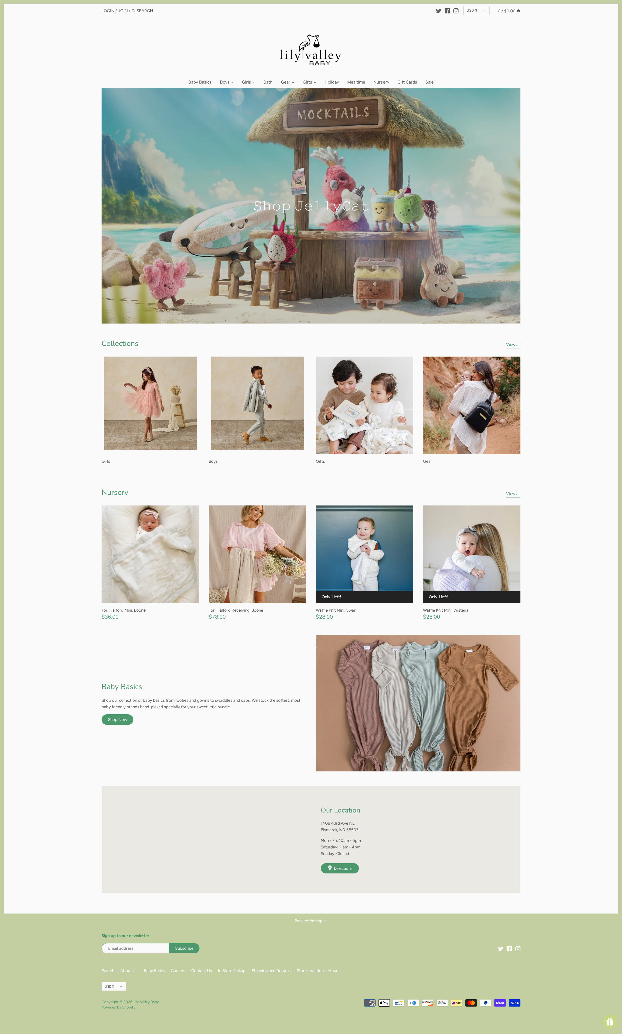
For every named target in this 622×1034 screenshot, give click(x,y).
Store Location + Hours (318, 970)
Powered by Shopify (118, 1007)
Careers (178, 970)
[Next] (530, 206)
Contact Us (201, 970)
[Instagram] (455, 10)
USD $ (471, 10)
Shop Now (117, 719)
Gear (427, 461)
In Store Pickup (231, 970)
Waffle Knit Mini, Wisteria (445, 610)
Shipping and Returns (271, 970)
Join (123, 10)
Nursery (115, 492)
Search (108, 970)
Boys (213, 461)
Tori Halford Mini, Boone (124, 610)
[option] (311, 206)
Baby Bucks (154, 970)
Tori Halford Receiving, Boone (236, 610)
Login (108, 10)
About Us (129, 970)
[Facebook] (447, 10)
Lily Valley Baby (146, 1002)
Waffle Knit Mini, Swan (336, 610)
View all (513, 344)
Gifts (320, 461)
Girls (106, 461)
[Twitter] (438, 10)
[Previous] (92, 206)
